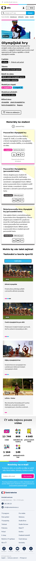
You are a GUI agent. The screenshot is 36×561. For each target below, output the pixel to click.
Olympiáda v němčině (10, 80)
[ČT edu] (6, 8)
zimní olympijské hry (17, 102)
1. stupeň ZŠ (6, 88)
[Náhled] (18, 155)
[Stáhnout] (14, 155)
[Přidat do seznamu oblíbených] (22, 155)
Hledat (30, 13)
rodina (27, 17)
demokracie (13, 17)
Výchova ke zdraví (8, 95)
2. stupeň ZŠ (17, 88)
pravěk (32, 17)
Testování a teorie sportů (11, 69)
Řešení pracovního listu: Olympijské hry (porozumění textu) (17, 210)
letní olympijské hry (8, 105)
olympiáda (5, 102)
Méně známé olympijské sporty (13, 77)
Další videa (17, 261)
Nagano (20, 105)
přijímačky (21, 17)
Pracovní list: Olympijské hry (14, 132)
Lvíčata (4, 62)
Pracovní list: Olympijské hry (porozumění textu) (14, 170)
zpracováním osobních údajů (18, 485)
